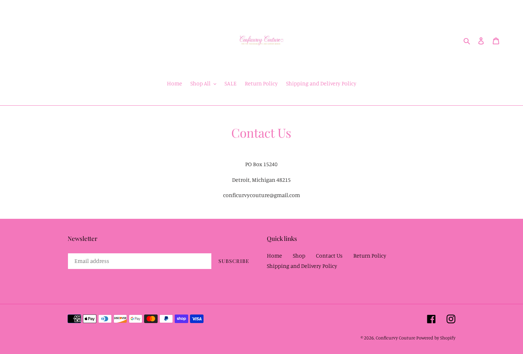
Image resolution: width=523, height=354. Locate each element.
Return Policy (369, 255)
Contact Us (329, 255)
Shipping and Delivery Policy (302, 265)
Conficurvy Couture (395, 337)
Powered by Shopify (435, 337)
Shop (299, 255)
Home (274, 255)
